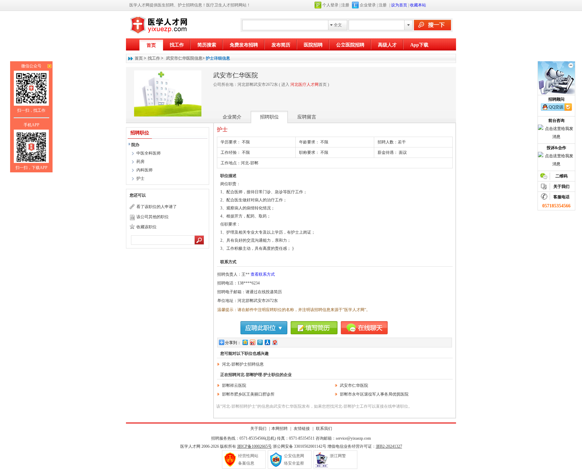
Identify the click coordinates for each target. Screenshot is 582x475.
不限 (324, 142)
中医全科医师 (148, 153)
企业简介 (232, 117)
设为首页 (399, 5)
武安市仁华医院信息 (184, 58)
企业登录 (368, 5)
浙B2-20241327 (389, 446)
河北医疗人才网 (304, 84)
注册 (345, 5)
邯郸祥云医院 (234, 385)
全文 (338, 25)
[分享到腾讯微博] (259, 342)
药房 (140, 161)
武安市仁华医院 (354, 385)
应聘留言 (306, 117)
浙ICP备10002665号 (254, 446)
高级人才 (387, 44)
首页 (151, 45)
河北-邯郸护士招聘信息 (243, 364)
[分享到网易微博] (274, 342)
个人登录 (330, 5)
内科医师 (144, 170)
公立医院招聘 (350, 44)
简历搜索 (206, 44)
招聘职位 (269, 117)
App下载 (419, 44)
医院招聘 (313, 44)
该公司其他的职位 (152, 216)
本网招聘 (279, 428)
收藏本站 (418, 5)
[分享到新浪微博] (252, 342)
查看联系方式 (263, 274)
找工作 (177, 44)
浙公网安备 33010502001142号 (299, 446)
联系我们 (323, 428)
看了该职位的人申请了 (156, 206)
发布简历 (280, 44)
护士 (140, 178)
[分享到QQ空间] (245, 342)
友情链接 (302, 428)
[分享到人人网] (267, 342)
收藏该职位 (146, 227)
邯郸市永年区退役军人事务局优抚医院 (374, 394)
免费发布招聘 (244, 44)
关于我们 (258, 428)
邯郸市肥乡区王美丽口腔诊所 (248, 394)
